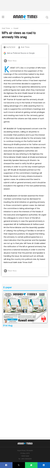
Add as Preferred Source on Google (21, 53)
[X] (19, 465)
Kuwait (16, 28)
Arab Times (6, 28)
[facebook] (6, 465)
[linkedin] (44, 465)
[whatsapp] (31, 465)
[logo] (25, 17)
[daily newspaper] (25, 308)
